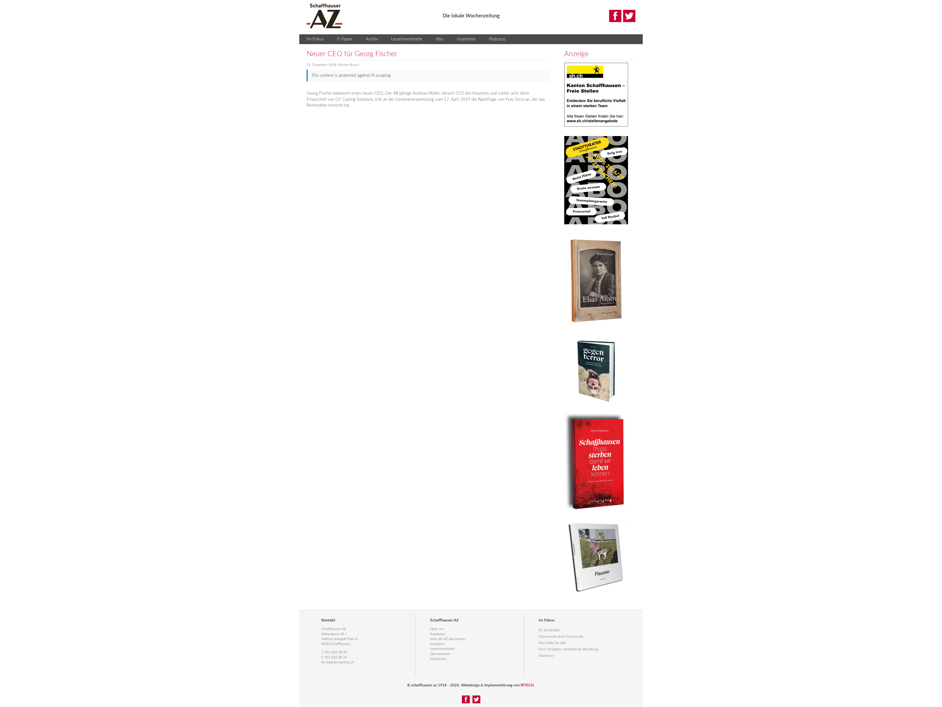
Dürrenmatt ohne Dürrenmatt (561, 636)
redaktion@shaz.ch (340, 662)
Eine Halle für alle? (552, 643)
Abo (440, 39)
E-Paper (344, 39)
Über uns (437, 629)
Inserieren (466, 39)
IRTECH (527, 685)
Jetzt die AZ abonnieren (448, 639)
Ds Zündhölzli (549, 630)
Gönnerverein (440, 654)
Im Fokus (315, 39)
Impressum (438, 659)
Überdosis (546, 655)
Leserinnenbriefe (406, 39)
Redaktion (437, 634)
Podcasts (497, 39)
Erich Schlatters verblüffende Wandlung (568, 649)
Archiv (372, 39)
